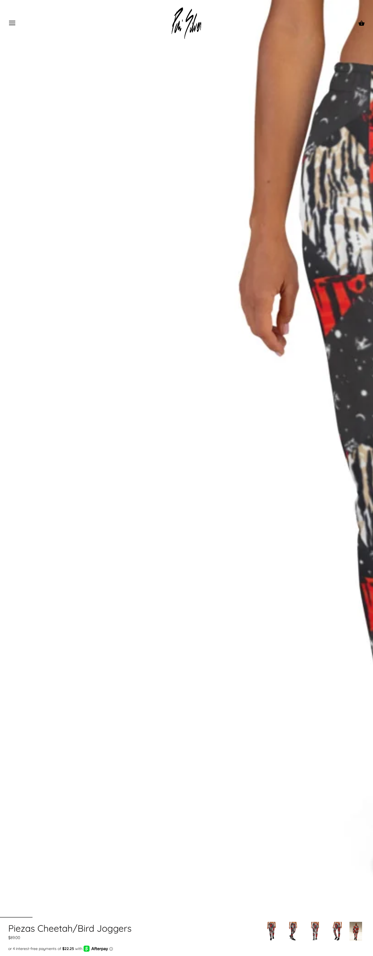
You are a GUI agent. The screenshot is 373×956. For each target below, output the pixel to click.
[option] (271, 931)
